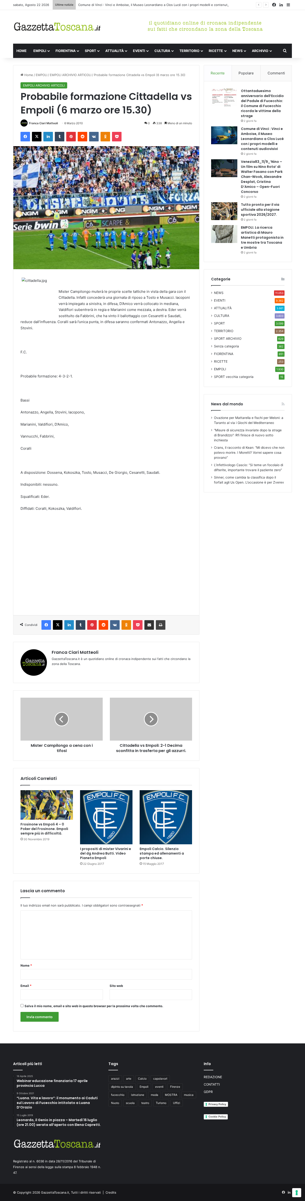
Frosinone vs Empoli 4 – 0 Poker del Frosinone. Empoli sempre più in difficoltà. (44, 829)
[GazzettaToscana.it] (57, 27)
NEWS (237, 51)
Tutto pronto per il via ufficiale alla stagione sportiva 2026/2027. (260, 209)
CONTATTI (212, 1084)
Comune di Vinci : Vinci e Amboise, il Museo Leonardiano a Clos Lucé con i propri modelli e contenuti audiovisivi (161, 5)
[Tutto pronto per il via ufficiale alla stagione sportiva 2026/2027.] (224, 211)
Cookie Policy (217, 1116)
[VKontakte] (94, 136)
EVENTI (139, 51)
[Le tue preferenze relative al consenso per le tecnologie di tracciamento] (296, 1192)
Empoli (144, 1086)
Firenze (175, 1086)
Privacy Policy (217, 1104)
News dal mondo (227, 404)
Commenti (276, 73)
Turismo (161, 1103)
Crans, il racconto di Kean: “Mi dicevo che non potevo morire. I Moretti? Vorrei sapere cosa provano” (249, 452)
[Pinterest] (71, 136)
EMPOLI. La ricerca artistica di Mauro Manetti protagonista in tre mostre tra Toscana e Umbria (262, 237)
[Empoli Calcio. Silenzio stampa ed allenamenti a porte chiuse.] (166, 817)
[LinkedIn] (48, 136)
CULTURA (162, 51)
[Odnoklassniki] (105, 136)
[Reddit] (82, 136)
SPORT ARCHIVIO (227, 338)
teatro (145, 1103)
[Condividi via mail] (149, 625)
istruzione (137, 1095)
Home (28, 75)
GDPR (208, 1092)
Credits (111, 1192)
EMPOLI (39, 51)
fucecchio (117, 1095)
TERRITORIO (189, 51)
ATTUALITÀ (114, 51)
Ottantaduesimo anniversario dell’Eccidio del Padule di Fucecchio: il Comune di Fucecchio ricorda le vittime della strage (262, 103)
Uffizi (176, 1103)
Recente (218, 73)
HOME (21, 51)
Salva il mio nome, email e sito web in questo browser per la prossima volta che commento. (94, 1006)
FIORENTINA (66, 51)
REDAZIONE (213, 1077)
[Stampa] (160, 625)
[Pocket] (117, 136)
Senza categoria (226, 346)
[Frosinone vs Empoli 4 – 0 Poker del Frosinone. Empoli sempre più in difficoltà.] (46, 805)
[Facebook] (25, 136)
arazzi (115, 1078)
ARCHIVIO (260, 51)
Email (25, 986)
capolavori (160, 1078)
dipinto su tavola (122, 1086)
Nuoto (115, 1103)
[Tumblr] (59, 136)
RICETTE (216, 51)
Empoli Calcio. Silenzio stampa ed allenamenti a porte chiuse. (162, 853)
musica (188, 1095)
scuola (130, 1103)
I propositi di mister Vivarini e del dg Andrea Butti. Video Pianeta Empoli (105, 853)
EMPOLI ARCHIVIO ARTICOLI (70, 75)
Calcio (142, 1078)
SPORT (90, 51)
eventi (159, 1086)
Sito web (116, 986)
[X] (36, 136)
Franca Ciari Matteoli (43, 123)
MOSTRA (171, 1095)
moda (154, 1095)
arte (128, 1078)
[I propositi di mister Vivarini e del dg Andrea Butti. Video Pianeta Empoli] (106, 817)
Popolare (246, 73)
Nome (26, 965)
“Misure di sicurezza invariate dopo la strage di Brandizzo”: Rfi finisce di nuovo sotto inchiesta (248, 435)
